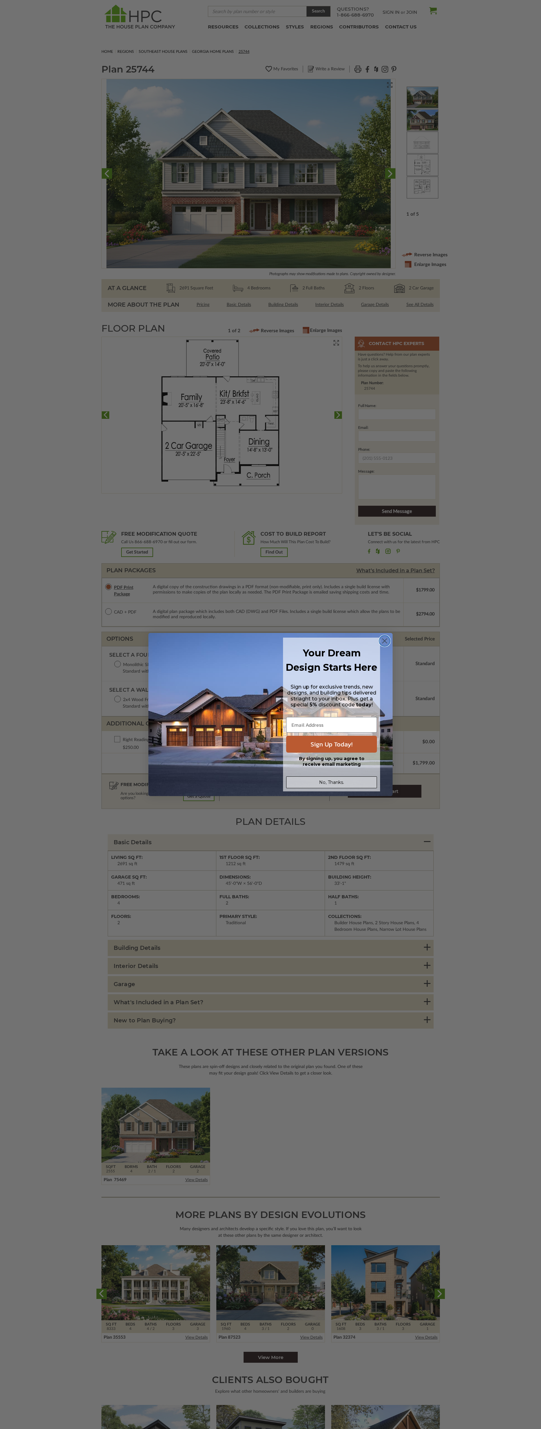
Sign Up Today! (332, 744)
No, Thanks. (331, 782)
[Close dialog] (384, 640)
